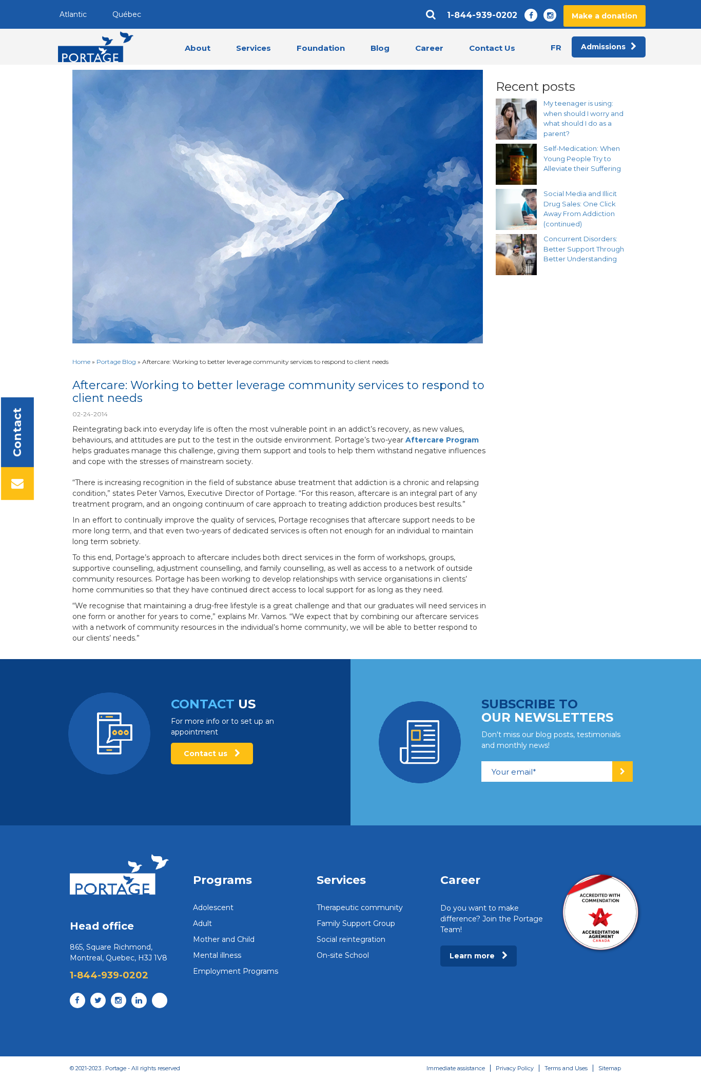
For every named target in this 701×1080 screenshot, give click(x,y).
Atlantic (73, 14)
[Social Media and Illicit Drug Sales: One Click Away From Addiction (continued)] (516, 209)
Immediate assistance (455, 1068)
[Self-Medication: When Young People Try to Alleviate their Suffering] (516, 164)
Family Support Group (356, 923)
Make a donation (604, 16)
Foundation (321, 48)
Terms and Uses (566, 1068)
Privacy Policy (515, 1068)
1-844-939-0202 (482, 15)
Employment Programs (235, 971)
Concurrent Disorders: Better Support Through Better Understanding (583, 249)
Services (253, 48)
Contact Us (492, 48)
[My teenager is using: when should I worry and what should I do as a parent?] (516, 119)
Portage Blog (116, 361)
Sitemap (609, 1068)
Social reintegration (351, 939)
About (197, 48)
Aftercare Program (442, 440)
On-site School (343, 955)
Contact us (206, 753)
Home (81, 361)
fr (556, 47)
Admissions (603, 46)
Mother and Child (224, 939)
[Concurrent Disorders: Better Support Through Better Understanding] (516, 254)
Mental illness (217, 955)
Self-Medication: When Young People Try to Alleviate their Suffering (582, 158)
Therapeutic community (360, 907)
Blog (380, 48)
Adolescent (213, 907)
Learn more (473, 955)
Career (429, 48)
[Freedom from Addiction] (95, 47)
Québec (126, 14)
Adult (202, 923)
